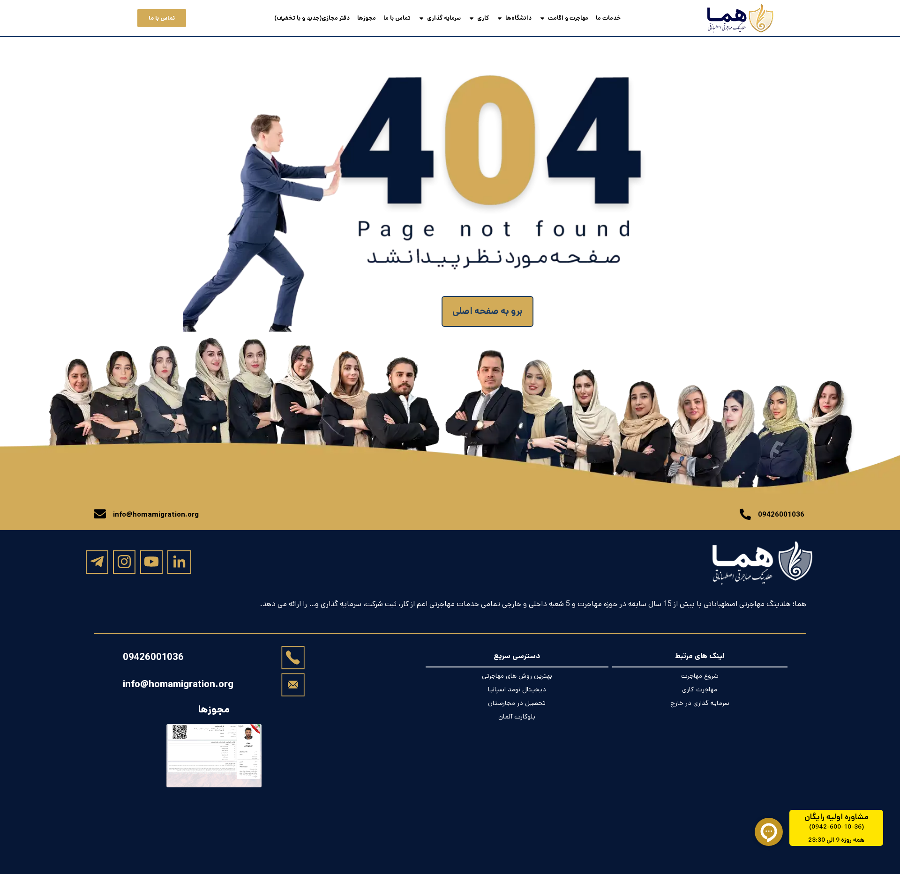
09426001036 (153, 657)
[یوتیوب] (151, 561)
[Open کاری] (471, 18)
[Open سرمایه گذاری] (421, 18)
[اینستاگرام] (124, 561)
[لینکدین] (179, 562)
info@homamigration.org (178, 684)
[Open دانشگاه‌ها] (499, 18)
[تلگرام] (97, 561)
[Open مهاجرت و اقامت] (542, 18)
